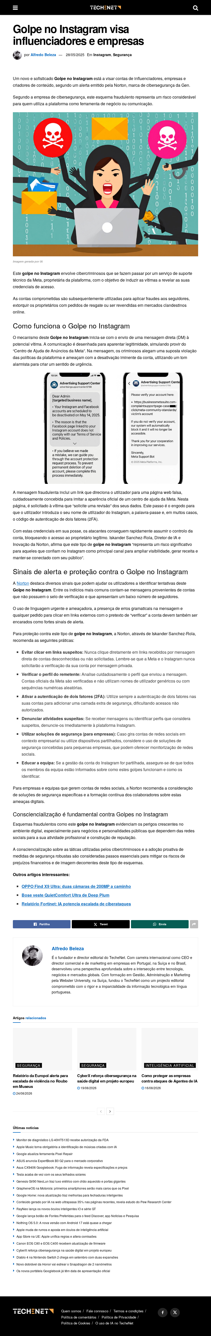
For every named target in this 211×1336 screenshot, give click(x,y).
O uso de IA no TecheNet (114, 1323)
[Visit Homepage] (105, 8)
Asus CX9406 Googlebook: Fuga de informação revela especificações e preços (71, 1167)
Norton (23, 583)
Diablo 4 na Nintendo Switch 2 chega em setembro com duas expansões (67, 1257)
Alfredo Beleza (43, 54)
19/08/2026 (88, 1088)
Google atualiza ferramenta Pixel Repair (44, 1153)
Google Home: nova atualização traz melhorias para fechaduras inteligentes (69, 1195)
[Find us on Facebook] (163, 1312)
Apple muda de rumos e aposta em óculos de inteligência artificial (62, 1229)
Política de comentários (78, 1317)
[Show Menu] (15, 7)
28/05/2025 (75, 54)
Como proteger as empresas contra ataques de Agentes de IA (170, 1078)
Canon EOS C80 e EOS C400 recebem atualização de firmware (61, 1243)
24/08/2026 (23, 1093)
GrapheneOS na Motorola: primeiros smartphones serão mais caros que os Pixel (72, 1188)
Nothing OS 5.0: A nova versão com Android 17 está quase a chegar (64, 1222)
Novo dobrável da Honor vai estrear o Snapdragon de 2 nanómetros (64, 1264)
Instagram (102, 54)
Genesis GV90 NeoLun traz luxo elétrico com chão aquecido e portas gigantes (71, 1181)
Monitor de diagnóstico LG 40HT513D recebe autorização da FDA (62, 1140)
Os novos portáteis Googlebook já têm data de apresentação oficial (63, 1271)
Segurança (122, 54)
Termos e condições (128, 1310)
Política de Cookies (75, 1323)
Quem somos (71, 1310)
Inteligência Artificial (170, 1065)
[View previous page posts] (101, 1111)
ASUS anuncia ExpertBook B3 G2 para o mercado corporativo (59, 1160)
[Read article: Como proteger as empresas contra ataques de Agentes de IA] (171, 1049)
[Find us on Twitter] (175, 1312)
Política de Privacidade (119, 1317)
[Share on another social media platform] (194, 924)
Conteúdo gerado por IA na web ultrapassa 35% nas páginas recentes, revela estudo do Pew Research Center (93, 1202)
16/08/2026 (152, 1088)
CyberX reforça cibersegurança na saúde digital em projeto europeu (106, 1078)
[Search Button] (195, 7)
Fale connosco (97, 1310)
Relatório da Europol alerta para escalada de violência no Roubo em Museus (40, 1081)
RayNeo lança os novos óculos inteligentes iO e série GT (56, 1209)
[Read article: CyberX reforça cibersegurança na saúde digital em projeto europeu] (106, 1049)
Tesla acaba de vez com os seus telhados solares (51, 1174)
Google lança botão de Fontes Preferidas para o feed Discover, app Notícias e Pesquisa (77, 1215)
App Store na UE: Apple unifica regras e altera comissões (56, 1236)
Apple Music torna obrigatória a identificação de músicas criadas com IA (66, 1147)
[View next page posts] (110, 1111)
